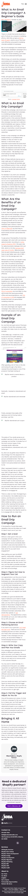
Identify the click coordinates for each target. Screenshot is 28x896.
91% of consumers (6, 291)
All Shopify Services (7, 849)
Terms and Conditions (13, 889)
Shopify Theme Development (10, 853)
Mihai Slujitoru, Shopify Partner (14, 756)
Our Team (4, 873)
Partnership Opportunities (9, 882)
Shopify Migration (6, 859)
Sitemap (22, 889)
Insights (3, 878)
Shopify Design (5, 855)
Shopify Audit (5, 867)
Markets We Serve (6, 884)
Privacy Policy (7, 892)
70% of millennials (6, 228)
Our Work (4, 876)
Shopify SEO (5, 863)
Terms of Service (17, 892)
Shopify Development (7, 857)
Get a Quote (5, 880)
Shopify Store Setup (7, 851)
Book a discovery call (14, 806)
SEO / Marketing (6, 19)
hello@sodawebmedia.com (9, 834)
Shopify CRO (5, 865)
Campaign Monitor (16, 99)
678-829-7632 (5, 832)
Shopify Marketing (6, 861)
